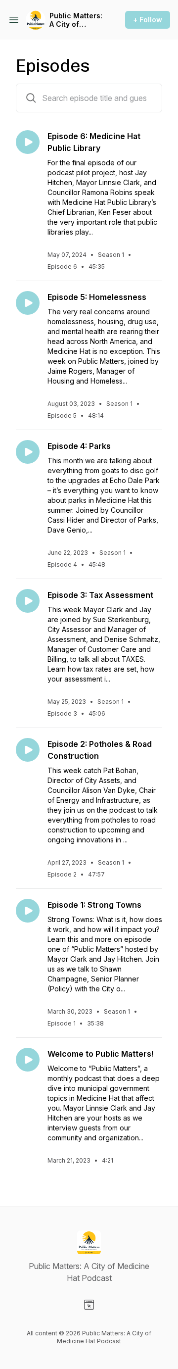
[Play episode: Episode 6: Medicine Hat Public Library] (28, 142)
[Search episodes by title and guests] (31, 98)
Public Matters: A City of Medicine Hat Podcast (75, 20)
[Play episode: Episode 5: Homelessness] (28, 303)
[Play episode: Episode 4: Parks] (28, 452)
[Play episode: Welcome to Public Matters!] (28, 1060)
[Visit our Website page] (89, 1305)
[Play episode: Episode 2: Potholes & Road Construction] (28, 750)
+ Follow (147, 19)
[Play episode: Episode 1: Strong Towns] (28, 911)
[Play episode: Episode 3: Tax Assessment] (28, 601)
